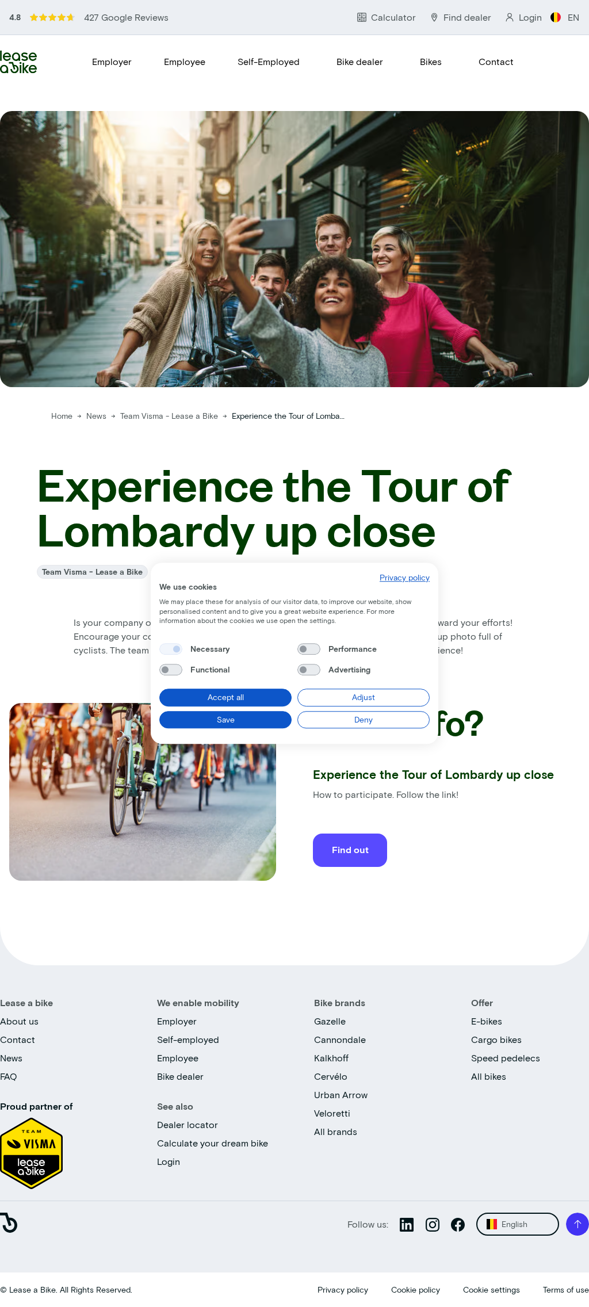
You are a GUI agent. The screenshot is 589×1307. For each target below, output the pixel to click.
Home (61, 416)
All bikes (488, 1076)
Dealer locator (187, 1124)
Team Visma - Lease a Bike (170, 416)
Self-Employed (269, 61)
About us (19, 1020)
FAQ (8, 1076)
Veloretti (332, 1112)
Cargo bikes (496, 1039)
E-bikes (486, 1020)
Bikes (431, 61)
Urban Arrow (341, 1094)
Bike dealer (359, 61)
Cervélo (330, 1076)
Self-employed (188, 1039)
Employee (184, 61)
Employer (112, 61)
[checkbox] (170, 649)
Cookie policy (415, 1289)
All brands (335, 1131)
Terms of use (566, 1289)
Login (168, 1161)
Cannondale (340, 1039)
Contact (496, 61)
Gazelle (330, 1020)
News (97, 416)
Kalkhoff (331, 1057)
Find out (350, 849)
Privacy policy (343, 1289)
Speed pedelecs (505, 1057)
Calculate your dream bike (212, 1142)
